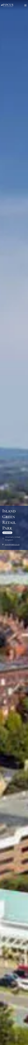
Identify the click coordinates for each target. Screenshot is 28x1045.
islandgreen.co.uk (12, 544)
